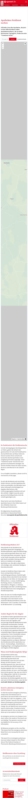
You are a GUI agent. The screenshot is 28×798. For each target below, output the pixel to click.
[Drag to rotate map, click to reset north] (3, 48)
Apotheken (15, 5)
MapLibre (14, 439)
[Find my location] (25, 44)
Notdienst (7, 5)
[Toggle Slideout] (26, 2)
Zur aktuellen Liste (19, 763)
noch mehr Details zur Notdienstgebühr (13, 682)
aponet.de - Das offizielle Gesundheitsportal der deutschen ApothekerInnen (10, 2)
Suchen (13, 39)
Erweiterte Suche (21, 39)
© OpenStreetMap (20, 439)
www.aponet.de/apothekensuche (17, 515)
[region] (14, 241)
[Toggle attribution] (25, 439)
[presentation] (26, 4)
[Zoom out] (3, 46)
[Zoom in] (3, 44)
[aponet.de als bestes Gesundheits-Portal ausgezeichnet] (2, 3)
